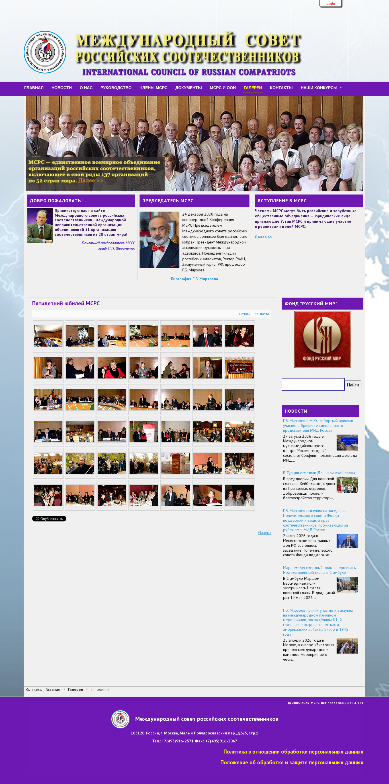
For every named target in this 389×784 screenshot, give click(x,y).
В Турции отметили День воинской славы (319, 472)
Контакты (281, 87)
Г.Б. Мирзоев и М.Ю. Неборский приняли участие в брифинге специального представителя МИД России (318, 425)
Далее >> (263, 237)
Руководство (116, 87)
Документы (188, 87)
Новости (62, 87)
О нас (86, 87)
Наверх (264, 532)
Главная (34, 87)
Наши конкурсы (319, 87)
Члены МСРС (153, 87)
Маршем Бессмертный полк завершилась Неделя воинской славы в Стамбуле (319, 570)
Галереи (253, 87)
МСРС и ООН (223, 87)
